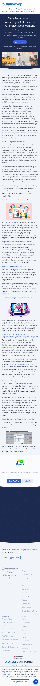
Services (25, 648)
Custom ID (25, 596)
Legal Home (26, 641)
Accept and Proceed (20, 682)
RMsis (35, 449)
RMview (24, 600)
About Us (25, 619)
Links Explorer (27, 575)
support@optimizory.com (26, 550)
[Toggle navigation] (35, 4)
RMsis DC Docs (7, 619)
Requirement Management (26, 359)
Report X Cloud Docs (9, 643)
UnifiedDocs (26, 604)
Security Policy (27, 644)
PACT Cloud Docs (8, 636)
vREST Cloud (26, 582)
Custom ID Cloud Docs (10, 647)
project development (24, 145)
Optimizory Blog (7, 651)
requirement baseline (9, 130)
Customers (26, 623)
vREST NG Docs (7, 629)
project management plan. (18, 364)
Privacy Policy (6, 674)
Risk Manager (26, 607)
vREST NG (25, 578)
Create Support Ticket (11, 558)
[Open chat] (35, 681)
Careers (24, 630)
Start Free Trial (20, 42)
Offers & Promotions (29, 652)
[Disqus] (20, 516)
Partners (25, 626)
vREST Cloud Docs (8, 632)
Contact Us (27, 481)
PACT (24, 585)
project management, (11, 222)
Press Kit (25, 637)
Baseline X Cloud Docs (10, 640)
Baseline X (25, 589)
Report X (25, 593)
